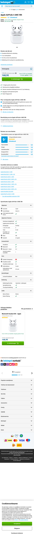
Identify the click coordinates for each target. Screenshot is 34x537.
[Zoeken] (31, 6)
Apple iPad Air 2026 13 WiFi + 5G (9, 189)
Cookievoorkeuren (14, 459)
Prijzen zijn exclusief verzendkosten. (17, 452)
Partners (16, 457)
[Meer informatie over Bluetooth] (1, 246)
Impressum (6, 459)
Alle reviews (5, 159)
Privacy (30, 457)
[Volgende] (31, 373)
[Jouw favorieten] (28, 2)
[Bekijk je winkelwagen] (31, 2)
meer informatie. (17, 455)
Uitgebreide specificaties (6, 64)
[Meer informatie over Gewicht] (1, 237)
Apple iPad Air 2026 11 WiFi (7, 181)
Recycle (4, 91)
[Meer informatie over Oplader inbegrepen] (1, 259)
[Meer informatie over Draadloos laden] (1, 261)
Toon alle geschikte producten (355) (11, 196)
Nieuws (11, 457)
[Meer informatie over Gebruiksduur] (1, 266)
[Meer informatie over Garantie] (1, 208)
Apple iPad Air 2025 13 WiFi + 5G (9, 179)
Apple (2, 12)
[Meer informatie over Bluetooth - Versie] (1, 249)
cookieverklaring (24, 519)
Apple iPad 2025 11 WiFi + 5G (8, 174)
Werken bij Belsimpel (23, 457)
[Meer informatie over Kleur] (1, 235)
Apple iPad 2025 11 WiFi (6, 172)
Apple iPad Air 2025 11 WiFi (7, 176)
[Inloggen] (25, 2)
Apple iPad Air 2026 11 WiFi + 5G (9, 184)
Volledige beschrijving (8, 126)
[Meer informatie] (15, 73)
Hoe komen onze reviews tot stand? (10, 156)
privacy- (16, 519)
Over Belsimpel (5, 457)
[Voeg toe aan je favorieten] (31, 69)
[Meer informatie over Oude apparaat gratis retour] (1, 213)
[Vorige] (2, 373)
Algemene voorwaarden (25, 459)
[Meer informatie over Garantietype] (1, 210)
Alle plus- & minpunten (8, 112)
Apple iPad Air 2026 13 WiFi (7, 186)
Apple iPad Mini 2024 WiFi (7, 191)
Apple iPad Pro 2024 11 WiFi (7, 194)
